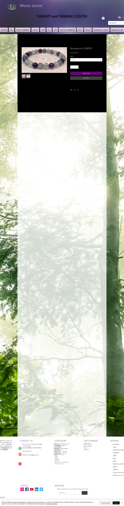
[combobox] (86, 59)
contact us (86, 449)
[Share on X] (82, 90)
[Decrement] (71, 67)
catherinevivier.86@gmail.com (30, 455)
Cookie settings (105, 503)
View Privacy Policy (51, 504)
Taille (72, 56)
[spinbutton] (74, 67)
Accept (116, 503)
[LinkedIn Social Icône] (36, 489)
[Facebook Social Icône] (27, 489)
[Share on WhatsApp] (78, 90)
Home (23, 41)
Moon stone (31, 5)
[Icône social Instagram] (22, 489)
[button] (103, 18)
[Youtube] (31, 489)
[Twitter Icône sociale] (41, 489)
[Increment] (77, 67)
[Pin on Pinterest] (75, 90)
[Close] (122, 503)
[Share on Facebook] (71, 90)
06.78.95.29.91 (27, 451)
